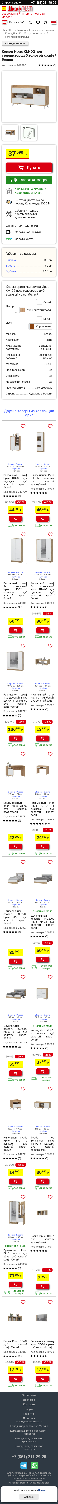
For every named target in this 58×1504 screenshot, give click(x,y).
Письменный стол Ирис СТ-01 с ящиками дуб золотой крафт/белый (43, 809)
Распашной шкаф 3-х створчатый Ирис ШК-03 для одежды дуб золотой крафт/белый (43, 591)
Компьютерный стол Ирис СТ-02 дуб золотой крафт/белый (15, 807)
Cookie (42, 1490)
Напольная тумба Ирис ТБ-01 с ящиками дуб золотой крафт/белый (15, 1143)
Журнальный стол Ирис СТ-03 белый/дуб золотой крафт (43, 697)
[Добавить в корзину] (15, 519)
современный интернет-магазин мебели (24, 15)
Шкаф (19, 8)
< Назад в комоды (15, 43)
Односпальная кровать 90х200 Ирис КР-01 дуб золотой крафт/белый (15, 917)
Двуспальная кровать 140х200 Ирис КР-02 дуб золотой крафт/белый (43, 921)
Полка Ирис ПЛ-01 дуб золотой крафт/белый (43, 1239)
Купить (33, 167)
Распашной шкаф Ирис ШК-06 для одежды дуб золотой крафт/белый (15, 481)
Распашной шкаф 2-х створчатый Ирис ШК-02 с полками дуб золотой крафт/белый (15, 591)
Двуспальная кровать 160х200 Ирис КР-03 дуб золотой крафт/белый (15, 1032)
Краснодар (11, 2)
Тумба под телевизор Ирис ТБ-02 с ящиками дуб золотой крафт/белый (43, 1143)
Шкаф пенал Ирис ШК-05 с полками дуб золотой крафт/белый (43, 480)
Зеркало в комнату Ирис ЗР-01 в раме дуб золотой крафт (43, 1344)
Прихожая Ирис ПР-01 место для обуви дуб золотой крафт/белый (15, 1255)
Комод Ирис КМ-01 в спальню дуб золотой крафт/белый (43, 1035)
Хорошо (29, 1496)
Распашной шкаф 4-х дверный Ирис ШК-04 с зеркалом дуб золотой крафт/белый (15, 700)
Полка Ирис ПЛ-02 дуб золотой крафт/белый (15, 1344)
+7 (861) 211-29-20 (43, 2)
